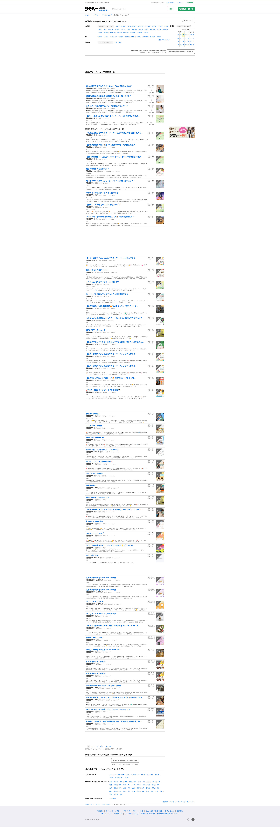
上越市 (128, 29)
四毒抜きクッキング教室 (95, 661)
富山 (154, 782)
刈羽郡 (106, 32)
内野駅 (138, 36)
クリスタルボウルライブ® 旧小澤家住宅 (102, 282)
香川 (129, 791)
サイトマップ (106, 814)
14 (181, 45)
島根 (158, 788)
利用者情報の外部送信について (167, 814)
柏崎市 (134, 26)
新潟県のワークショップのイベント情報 (103, 21)
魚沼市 (146, 29)
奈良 (143, 788)
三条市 (129, 26)
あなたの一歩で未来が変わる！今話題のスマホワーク (107, 106)
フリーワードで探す (131, 814)
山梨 (115, 785)
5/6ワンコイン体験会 (94, 473)
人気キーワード (187, 21)
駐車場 (87, 442)
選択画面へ (112, 798)
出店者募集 (150, 774)
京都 (133, 788)
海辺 (87, 310)
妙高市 (117, 29)
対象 (87, 394)
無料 (87, 490)
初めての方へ (170, 2)
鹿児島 (116, 794)
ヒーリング (89, 298)
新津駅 (104, 724)
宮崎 (110, 794)
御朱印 (87, 334)
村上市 (100, 29)
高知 (138, 791)
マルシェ (88, 185)
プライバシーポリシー (113, 811)
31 (181, 38)
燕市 (105, 29)
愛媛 (133, 791)
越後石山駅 (113, 36)
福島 (144, 782)
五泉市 (123, 29)
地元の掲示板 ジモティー (157, 2)
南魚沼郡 (126, 32)
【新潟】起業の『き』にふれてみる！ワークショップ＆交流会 (110, 354)
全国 (110, 782)
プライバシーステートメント (133, 811)
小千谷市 (147, 26)
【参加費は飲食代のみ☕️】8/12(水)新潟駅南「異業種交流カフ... (111, 145)
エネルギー (89, 120)
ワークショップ (107, 15)
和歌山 (148, 788)
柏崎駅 (159, 36)
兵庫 (129, 788)
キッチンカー (120, 774)
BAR (87, 690)
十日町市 (160, 26)
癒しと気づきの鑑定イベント (97, 270)
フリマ (111, 777)
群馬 (153, 785)
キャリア (88, 149)
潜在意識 (88, 618)
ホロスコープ (89, 454)
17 (188, 45)
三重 (115, 788)
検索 (170, 9)
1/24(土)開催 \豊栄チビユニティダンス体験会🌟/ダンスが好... (110, 545)
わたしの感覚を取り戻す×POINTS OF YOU (103, 650)
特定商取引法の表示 (148, 814)
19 (193, 45)
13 (178, 45)
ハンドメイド (135, 774)
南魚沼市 (152, 29)
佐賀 (147, 791)
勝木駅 (133, 36)
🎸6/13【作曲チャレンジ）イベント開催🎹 (103, 390)
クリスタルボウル (90, 209)
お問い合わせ (169, 811)
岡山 (110, 791)
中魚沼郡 (133, 32)
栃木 (148, 785)
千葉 (133, 785)
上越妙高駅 (104, 260)
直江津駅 (152, 36)
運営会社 (180, 811)
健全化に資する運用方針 (154, 811)
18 (191, 45)
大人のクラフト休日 (94, 425)
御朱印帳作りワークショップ (97, 497)
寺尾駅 (127, 36)
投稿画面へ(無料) (186, 9)
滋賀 (138, 788)
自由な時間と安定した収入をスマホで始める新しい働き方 (109, 86)
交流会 (157, 774)
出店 (127, 774)
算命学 (87, 274)
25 (183, 35)
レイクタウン (119, 777)
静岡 (120, 788)
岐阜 (110, 788)
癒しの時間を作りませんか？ (97, 169)
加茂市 (154, 26)
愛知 (158, 785)
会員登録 (190, 3)
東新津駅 (145, 36)
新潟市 (118, 26)
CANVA (88, 526)
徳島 (124, 791)
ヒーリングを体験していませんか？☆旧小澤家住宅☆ (107, 294)
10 (188, 41)
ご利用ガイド (117, 814)
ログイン (180, 3)
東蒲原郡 (165, 29)
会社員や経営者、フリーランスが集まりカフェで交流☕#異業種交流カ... (114, 697)
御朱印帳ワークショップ (95, 330)
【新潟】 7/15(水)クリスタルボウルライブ (103, 205)
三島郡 (146, 32)
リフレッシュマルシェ (95, 602)
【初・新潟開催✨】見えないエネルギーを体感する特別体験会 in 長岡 (114, 157)
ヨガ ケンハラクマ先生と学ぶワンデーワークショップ (108, 709)
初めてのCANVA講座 (94, 521)
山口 (120, 791)
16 (186, 45)
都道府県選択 (103, 10)
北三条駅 (110, 604)
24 (181, 35)
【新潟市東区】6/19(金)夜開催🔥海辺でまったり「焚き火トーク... (112, 306)
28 (191, 35)
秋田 (135, 782)
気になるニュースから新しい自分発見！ (102, 613)
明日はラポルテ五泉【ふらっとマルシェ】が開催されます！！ (110, 181)
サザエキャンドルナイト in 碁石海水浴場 (102, 193)
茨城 (144, 785)
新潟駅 (100, 36)
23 (178, 35)
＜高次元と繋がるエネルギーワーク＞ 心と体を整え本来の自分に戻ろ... (114, 133)
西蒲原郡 (139, 32)
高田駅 (103, 428)
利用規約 (100, 811)
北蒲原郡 (112, 32)
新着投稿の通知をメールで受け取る (181, 51)
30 (178, 38)
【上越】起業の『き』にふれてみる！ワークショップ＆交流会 (110, 258)
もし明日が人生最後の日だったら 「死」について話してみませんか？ (114, 318)
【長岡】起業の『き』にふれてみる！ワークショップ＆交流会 (110, 366)
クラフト (88, 430)
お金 (87, 346)
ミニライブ (89, 466)
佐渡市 (141, 29)
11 (191, 41)
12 (193, 41)
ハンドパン (89, 197)
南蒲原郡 (119, 32)
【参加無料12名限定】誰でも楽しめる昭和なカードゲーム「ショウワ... (114, 509)
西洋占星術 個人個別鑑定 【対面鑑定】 (103, 449)
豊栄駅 (104, 548)
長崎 (161, 791)
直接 (115, 42)
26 (186, 35)
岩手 (125, 782)
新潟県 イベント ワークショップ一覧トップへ (179, 802)
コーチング (89, 654)
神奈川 (139, 785)
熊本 (152, 791)
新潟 (100, 88)
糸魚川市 (111, 29)
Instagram (88, 173)
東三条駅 (108, 452)
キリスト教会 (89, 418)
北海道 (116, 782)
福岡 (143, 791)
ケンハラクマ (89, 714)
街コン (127, 777)
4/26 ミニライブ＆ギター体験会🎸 (99, 461)
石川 (159, 782)
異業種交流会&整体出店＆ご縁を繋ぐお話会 (103, 685)
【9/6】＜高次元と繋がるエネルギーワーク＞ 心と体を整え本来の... (112, 116)
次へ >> (108, 746)
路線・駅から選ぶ (163, 40)
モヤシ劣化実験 (92, 555)
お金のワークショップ (95, 533)
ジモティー (88, 15)
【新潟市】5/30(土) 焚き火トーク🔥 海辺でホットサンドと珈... (110, 378)
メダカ (143, 774)
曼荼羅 (87, 642)
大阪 (124, 788)
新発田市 (140, 26)
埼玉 (129, 785)
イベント (97, 15)
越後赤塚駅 (108, 558)
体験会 (87, 478)
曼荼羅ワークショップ (95, 637)
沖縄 (121, 794)
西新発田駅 (108, 171)
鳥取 (153, 788)
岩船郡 (100, 32)
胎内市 (159, 29)
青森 (121, 782)
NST (87, 538)
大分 (156, 791)
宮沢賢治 (88, 726)
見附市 (166, 26)
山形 (139, 782)
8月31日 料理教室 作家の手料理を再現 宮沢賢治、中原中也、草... (113, 721)
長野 (120, 785)
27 (188, 35)
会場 (87, 262)
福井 (110, 785)
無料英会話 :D (91, 485)
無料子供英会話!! (93, 414)
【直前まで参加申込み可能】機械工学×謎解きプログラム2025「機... (113, 626)
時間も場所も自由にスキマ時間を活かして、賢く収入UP (108, 96)
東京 (124, 785)
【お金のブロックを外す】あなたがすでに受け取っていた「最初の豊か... (115, 342)
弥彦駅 (121, 36)
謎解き (87, 630)
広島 (115, 791)
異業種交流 (89, 702)
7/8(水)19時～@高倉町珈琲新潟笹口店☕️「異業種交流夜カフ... (110, 217)
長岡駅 (106, 36)
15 (183, 45)
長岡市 (123, 26)
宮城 (130, 782)
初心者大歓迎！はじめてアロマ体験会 (101, 578)
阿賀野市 (134, 29)
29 (193, 35)
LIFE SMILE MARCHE (95, 437)
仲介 (120, 42)
